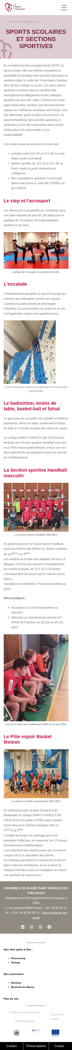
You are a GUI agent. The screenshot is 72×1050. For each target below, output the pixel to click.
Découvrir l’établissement (23, 21)
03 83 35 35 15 (29, 912)
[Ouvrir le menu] (64, 7)
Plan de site (11, 998)
